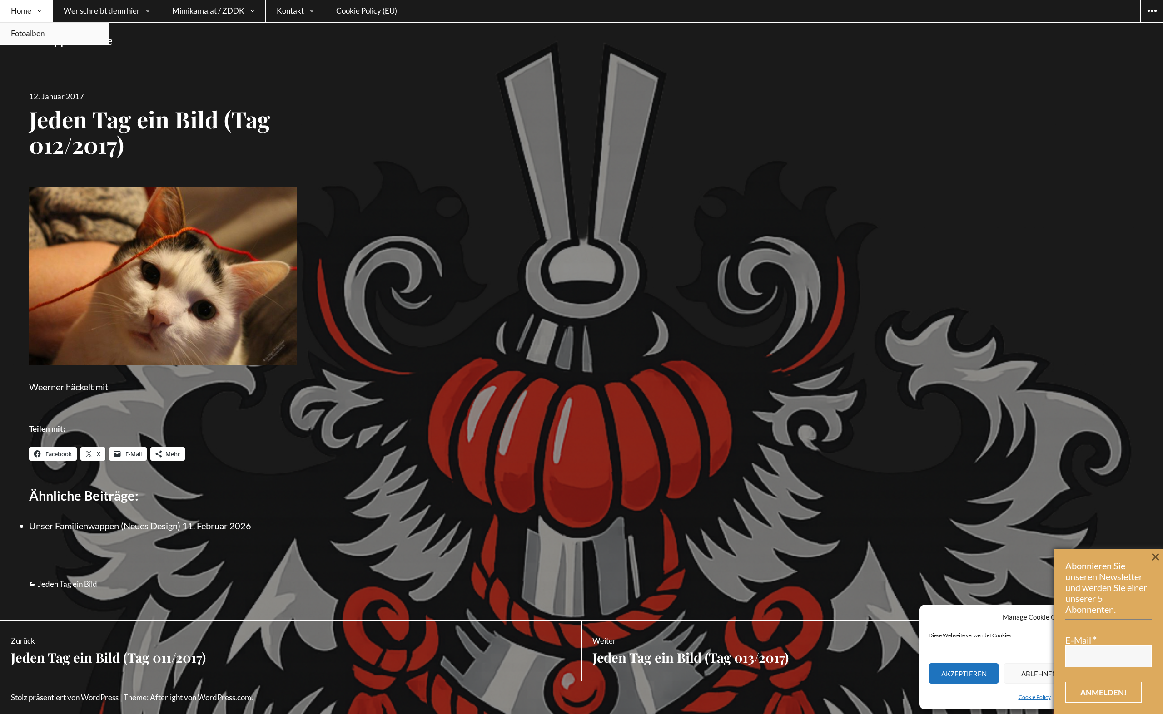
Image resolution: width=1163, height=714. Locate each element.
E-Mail (1081, 640)
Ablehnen (1039, 674)
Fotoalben (28, 33)
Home (21, 10)
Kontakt (290, 10)
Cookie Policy (1035, 697)
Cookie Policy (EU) (366, 10)
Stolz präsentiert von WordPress (65, 697)
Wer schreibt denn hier (102, 10)
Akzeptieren (964, 674)
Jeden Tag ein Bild (67, 584)
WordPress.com (224, 697)
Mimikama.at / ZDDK (208, 10)
